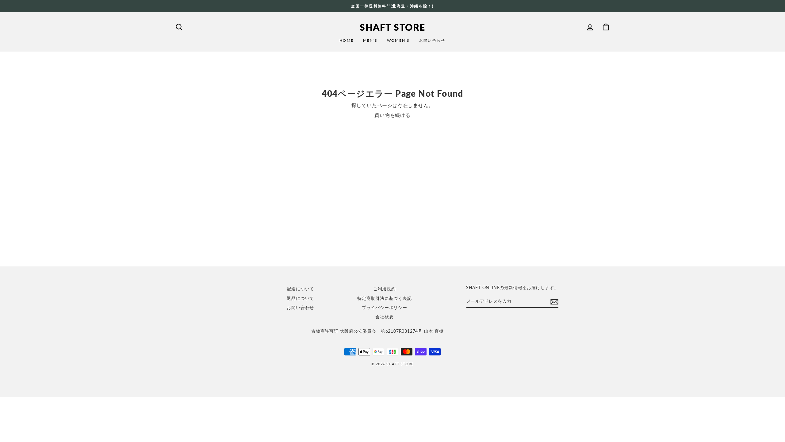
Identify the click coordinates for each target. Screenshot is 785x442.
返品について (300, 298)
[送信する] (554, 301)
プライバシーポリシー (384, 307)
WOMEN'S (398, 40)
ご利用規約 (384, 288)
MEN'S (370, 40)
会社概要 (384, 316)
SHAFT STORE (392, 27)
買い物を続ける (392, 115)
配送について (300, 288)
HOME (346, 40)
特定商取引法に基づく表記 (384, 298)
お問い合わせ (432, 40)
